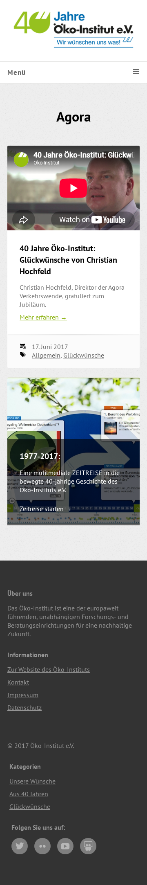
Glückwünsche (83, 355)
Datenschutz (24, 707)
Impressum (22, 695)
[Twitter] (19, 846)
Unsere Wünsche (32, 781)
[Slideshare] (88, 846)
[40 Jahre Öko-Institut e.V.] (73, 57)
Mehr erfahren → (43, 317)
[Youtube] (65, 846)
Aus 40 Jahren (28, 794)
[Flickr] (42, 846)
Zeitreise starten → (46, 508)
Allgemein (46, 355)
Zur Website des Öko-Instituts (48, 669)
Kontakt (18, 682)
